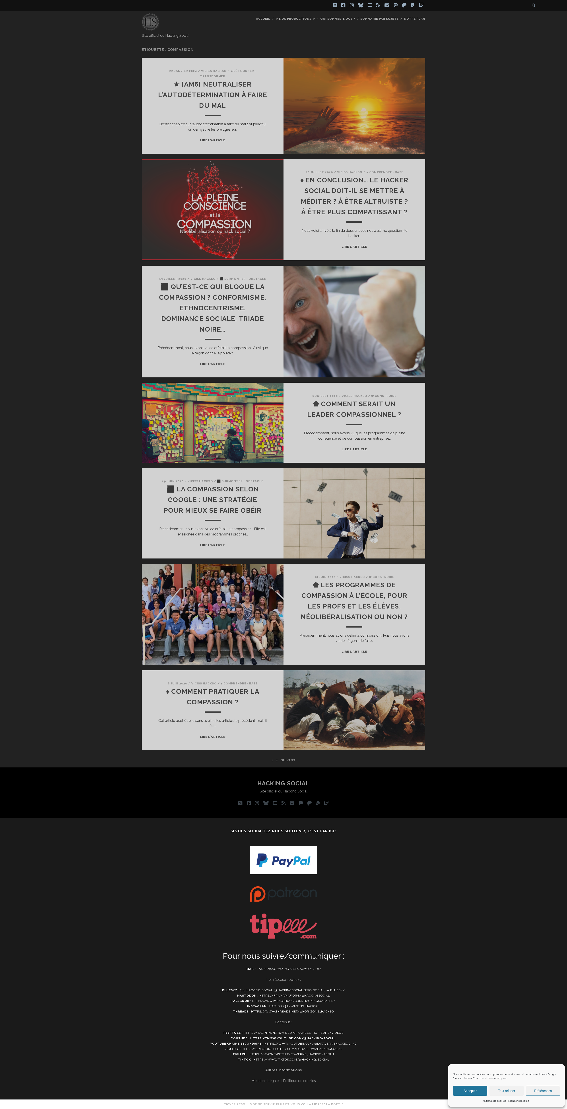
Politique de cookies (494, 1100)
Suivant (288, 760)
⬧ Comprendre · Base (384, 172)
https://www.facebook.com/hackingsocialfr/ (294, 1001)
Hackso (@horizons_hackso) (294, 1006)
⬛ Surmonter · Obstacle (243, 278)
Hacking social (283, 783)
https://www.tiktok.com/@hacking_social (291, 1059)
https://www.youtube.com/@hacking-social (293, 1038)
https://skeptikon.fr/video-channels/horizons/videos (294, 1032)
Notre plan (414, 18)
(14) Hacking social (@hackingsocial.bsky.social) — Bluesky (292, 990)
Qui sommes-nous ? (337, 18)
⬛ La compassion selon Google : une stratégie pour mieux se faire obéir (213, 499)
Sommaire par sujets (379, 18)
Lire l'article (212, 140)
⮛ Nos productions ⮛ (295, 18)
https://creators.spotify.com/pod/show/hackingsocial (292, 1049)
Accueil (263, 18)
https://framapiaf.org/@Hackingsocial (295, 995)
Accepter (470, 1091)
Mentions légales (518, 1100)
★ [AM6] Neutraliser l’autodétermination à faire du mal (212, 94)
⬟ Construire (384, 396)
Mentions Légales (265, 1081)
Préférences (543, 1091)
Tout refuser (506, 1091)
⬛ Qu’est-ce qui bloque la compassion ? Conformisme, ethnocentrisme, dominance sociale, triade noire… (212, 308)
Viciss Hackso (214, 71)
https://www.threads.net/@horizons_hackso (292, 1011)
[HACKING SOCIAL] (150, 28)
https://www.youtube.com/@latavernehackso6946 (310, 1043)
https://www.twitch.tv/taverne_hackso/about (291, 1054)
